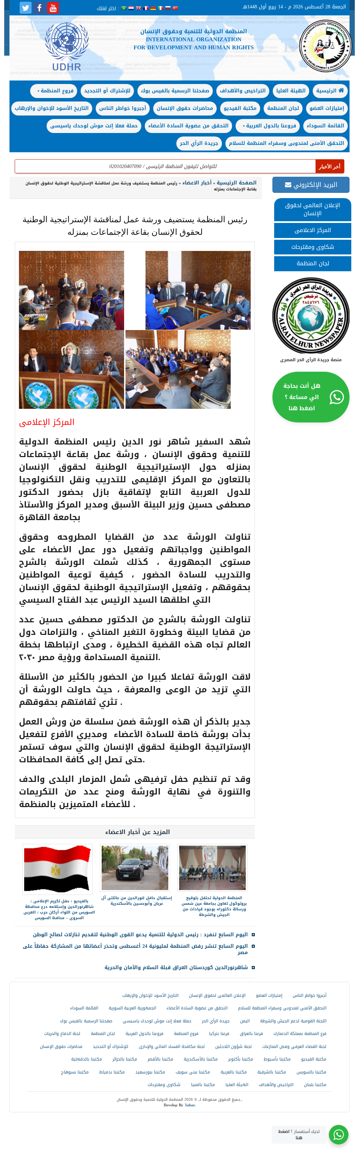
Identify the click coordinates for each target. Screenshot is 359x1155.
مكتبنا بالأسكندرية (201, 1059)
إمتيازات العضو (327, 108)
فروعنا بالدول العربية (271, 126)
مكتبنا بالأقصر (160, 1059)
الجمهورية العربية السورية (132, 1008)
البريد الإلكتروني (314, 185)
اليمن (245, 1021)
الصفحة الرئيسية (237, 183)
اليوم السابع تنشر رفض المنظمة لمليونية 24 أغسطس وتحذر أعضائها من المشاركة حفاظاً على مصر (135, 949)
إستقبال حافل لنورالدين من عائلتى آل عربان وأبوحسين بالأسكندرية (136, 900)
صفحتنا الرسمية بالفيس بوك (175, 91)
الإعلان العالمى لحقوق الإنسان (312, 209)
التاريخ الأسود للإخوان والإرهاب (52, 108)
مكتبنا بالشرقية (271, 1072)
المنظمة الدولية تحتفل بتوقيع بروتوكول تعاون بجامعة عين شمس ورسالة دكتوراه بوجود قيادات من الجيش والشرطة (214, 906)
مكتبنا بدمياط (112, 1072)
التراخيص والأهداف (243, 91)
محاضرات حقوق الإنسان (185, 108)
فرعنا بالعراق (251, 1033)
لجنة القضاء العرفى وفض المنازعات (294, 1046)
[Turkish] (175, 8)
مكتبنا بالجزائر (125, 1059)
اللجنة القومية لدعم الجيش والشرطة (293, 1021)
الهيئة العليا (291, 91)
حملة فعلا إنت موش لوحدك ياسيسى (94, 126)
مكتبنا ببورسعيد (150, 1072)
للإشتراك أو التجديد (107, 91)
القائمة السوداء (325, 126)
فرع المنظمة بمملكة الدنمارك (299, 1033)
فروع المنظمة (57, 91)
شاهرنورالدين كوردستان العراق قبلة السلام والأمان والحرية (176, 967)
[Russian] (168, 8)
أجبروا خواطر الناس (122, 108)
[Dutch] (132, 8)
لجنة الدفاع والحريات (62, 1033)
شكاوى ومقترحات (312, 246)
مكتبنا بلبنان (315, 1084)
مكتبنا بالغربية (234, 1072)
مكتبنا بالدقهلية (86, 1059)
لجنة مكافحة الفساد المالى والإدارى (172, 1046)
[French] (146, 8)
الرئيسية (327, 91)
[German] (154, 8)
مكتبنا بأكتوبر (240, 1059)
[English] (139, 8)
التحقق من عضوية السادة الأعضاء (188, 126)
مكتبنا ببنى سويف (193, 1072)
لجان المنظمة (283, 108)
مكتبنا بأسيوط (277, 1059)
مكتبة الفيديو (240, 108)
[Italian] (161, 8)
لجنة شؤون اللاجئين (233, 1046)
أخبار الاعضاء (197, 183)
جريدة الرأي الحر (199, 143)
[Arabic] (124, 8)
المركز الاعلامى (312, 230)
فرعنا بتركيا (219, 1033)
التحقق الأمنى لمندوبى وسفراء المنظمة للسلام (286, 143)
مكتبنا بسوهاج (75, 1072)
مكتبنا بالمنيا (203, 1084)
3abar (190, 1105)
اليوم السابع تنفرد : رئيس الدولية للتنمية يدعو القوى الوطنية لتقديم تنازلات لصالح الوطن (140, 934)
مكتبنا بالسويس (311, 1072)
